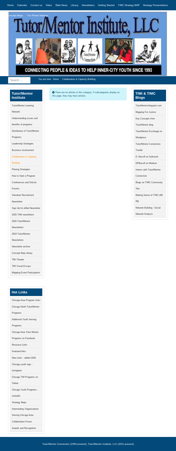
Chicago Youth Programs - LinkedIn (25, 392)
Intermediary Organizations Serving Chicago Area (25, 412)
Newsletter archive (21, 246)
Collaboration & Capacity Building (24, 159)
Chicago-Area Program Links (26, 300)
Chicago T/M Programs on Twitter (25, 380)
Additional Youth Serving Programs (24, 322)
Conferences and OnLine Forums (24, 185)
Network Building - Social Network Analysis (148, 210)
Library (74, 5)
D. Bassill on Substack (147, 156)
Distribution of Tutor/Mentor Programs (25, 134)
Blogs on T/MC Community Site (149, 185)
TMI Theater (18, 259)
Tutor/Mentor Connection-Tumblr (148, 147)
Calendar (22, 5)
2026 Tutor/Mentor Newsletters (21, 224)
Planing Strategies (21, 169)
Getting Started (106, 5)
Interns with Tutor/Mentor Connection (148, 172)
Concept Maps (15, 15)
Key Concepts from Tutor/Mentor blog (145, 121)
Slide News (61, 5)
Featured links (19, 351)
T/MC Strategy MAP (129, 5)
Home (10, 5)
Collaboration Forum (22, 421)
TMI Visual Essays (21, 266)
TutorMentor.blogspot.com (149, 105)
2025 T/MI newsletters (23, 214)
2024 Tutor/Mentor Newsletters (21, 237)
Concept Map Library (22, 253)
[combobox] (19, 80)
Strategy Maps (19, 402)
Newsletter (17, 201)
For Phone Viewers (37, 15)
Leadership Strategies (23, 143)
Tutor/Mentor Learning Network (23, 108)
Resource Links (19, 344)
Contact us (36, 5)
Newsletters (88, 5)
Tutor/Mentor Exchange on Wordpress (149, 134)
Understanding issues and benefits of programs (25, 121)
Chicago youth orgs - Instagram (22, 367)
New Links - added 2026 (24, 358)
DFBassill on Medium (146, 163)
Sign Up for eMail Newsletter (26, 208)
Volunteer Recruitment (23, 195)
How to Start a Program (23, 176)
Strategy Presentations (155, 5)
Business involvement (23, 150)
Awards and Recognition (24, 428)
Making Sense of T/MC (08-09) (149, 198)
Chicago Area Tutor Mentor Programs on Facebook (25, 335)
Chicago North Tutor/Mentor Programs (25, 309)
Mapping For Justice (146, 112)
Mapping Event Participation (26, 272)
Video (49, 5)
